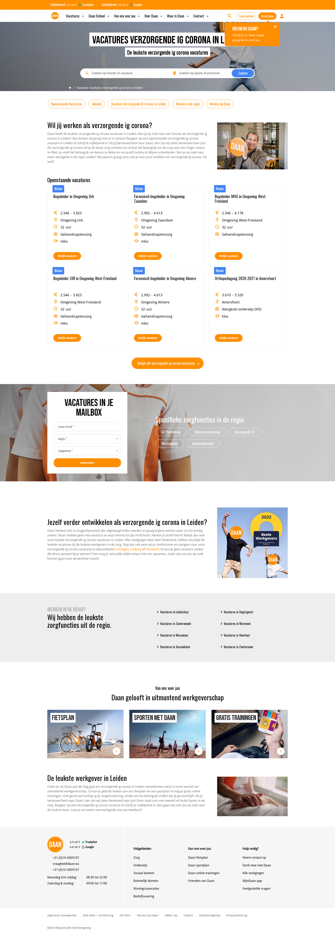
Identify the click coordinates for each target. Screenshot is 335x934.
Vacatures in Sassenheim (172, 646)
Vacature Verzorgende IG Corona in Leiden (138, 103)
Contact (201, 15)
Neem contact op (254, 857)
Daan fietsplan (198, 857)
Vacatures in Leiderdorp (171, 612)
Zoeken (243, 73)
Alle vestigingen (253, 873)
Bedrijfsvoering (143, 896)
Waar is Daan (178, 15)
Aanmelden (87, 462)
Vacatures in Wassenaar (171, 635)
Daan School (99, 15)
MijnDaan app (252, 881)
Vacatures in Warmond (234, 623)
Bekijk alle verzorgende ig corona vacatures (166, 363)
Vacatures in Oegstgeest (236, 612)
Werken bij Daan (220, 103)
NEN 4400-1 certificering (98, 915)
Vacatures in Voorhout (234, 635)
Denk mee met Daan (257, 865)
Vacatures (75, 15)
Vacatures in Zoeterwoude (173, 623)
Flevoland (152, 549)
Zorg (136, 857)
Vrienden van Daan (201, 881)
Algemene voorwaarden (62, 915)
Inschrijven (267, 16)
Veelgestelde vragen (256, 888)
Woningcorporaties (146, 888)
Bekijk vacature (67, 256)
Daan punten (246, 16)
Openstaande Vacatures (66, 103)
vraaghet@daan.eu (66, 864)
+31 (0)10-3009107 (66, 858)
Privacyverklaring (236, 915)
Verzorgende (169, 443)
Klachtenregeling (209, 915)
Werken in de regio (188, 103)
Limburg (135, 549)
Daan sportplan (198, 865)
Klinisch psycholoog (207, 431)
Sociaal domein (143, 873)
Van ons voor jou (127, 15)
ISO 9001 (125, 915)
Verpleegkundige (203, 443)
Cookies (188, 915)
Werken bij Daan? (148, 915)
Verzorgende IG (244, 431)
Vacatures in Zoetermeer (236, 646)
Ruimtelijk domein (145, 881)
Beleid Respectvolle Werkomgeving (69, 927)
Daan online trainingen (203, 873)
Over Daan (153, 15)
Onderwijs (140, 865)
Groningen (121, 549)
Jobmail (96, 103)
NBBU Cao (171, 915)
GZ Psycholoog (170, 431)
